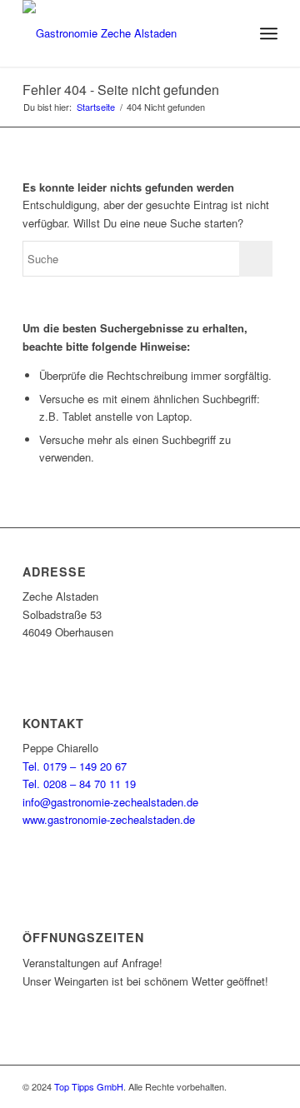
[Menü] (269, 33)
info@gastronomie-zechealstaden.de (110, 802)
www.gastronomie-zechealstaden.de (108, 819)
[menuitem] (232, 33)
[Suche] (232, 33)
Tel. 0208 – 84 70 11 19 (79, 783)
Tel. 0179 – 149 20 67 (74, 766)
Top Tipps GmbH (88, 1086)
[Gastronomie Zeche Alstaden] (124, 33)
